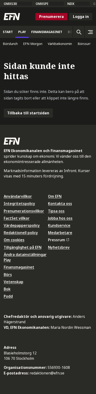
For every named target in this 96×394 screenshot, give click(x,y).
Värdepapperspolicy (22, 225)
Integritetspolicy (19, 203)
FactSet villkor (17, 218)
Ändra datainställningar (25, 254)
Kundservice (59, 225)
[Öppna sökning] (78, 32)
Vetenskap (13, 281)
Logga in (81, 16)
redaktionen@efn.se (47, 373)
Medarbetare (60, 232)
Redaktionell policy (21, 232)
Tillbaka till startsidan (28, 112)
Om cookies (14, 239)
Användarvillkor (18, 196)
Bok (7, 289)
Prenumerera (51, 16)
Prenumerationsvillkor (24, 211)
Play (7, 259)
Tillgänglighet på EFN (22, 247)
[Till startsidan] (12, 16)
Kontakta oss (60, 203)
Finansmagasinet (19, 267)
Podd (8, 296)
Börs (8, 274)
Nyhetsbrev (59, 247)
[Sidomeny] (90, 32)
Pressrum (56, 239)
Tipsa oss (56, 211)
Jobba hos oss (60, 218)
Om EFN (55, 196)
